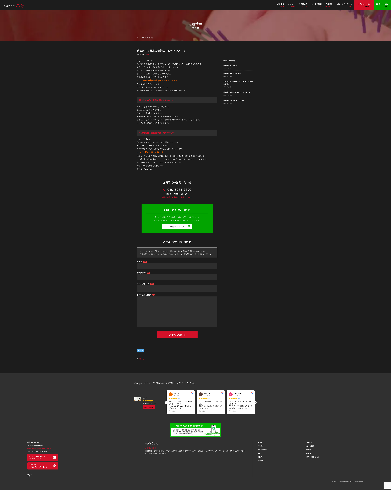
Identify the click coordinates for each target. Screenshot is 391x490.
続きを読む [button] (172, 411)
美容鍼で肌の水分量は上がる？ (234, 100)
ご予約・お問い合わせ (312, 457)
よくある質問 (316, 4)
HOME (260, 442)
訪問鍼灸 (260, 460)
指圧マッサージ (262, 449)
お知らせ (148, 54)
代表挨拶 (280, 4)
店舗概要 (329, 4)
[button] (254, 402)
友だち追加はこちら (177, 227)
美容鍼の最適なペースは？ (232, 73)
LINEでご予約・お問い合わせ (38, 466)
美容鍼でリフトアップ (231, 65)
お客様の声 (303, 4)
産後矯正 (260, 457)
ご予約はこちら (364, 4)
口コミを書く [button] (148, 407)
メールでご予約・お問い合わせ (38, 457)
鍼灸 (259, 453)
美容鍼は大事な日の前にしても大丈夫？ (237, 92)
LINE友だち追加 (382, 4)
